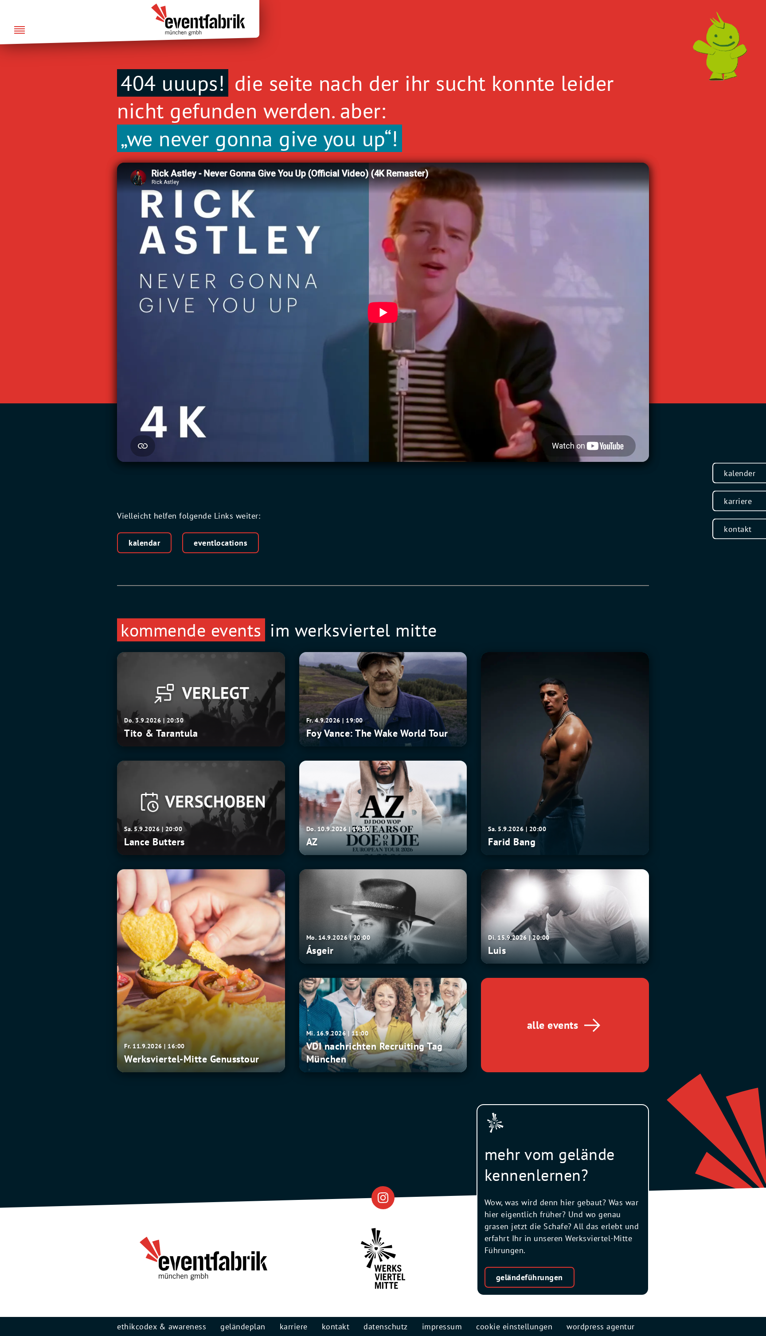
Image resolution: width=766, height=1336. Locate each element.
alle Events (552, 1025)
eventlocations (220, 543)
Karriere (738, 501)
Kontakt (738, 529)
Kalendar (144, 543)
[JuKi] (719, 46)
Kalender (739, 473)
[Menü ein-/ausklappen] (19, 30)
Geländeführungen (529, 1277)
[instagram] (383, 1197)
